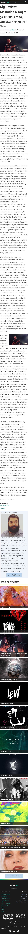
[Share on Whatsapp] (17, 33)
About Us (24, 894)
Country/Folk (5, 900)
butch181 (11, 30)
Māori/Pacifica (5, 905)
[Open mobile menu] (15, 2)
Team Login (14, 888)
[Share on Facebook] (6, 33)
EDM (2, 902)
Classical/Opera (5, 898)
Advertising (24, 898)
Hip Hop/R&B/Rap (6, 904)
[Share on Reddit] (12, 33)
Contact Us (24, 896)
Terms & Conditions (21, 902)
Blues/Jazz (4, 896)
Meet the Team (23, 900)
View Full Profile (14, 575)
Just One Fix (4, 506)
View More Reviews (14, 876)
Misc (2, 909)
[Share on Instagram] (9, 33)
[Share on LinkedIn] (14, 33)
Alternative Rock (5, 894)
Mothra (2, 508)
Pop (2, 911)
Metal (2, 907)
